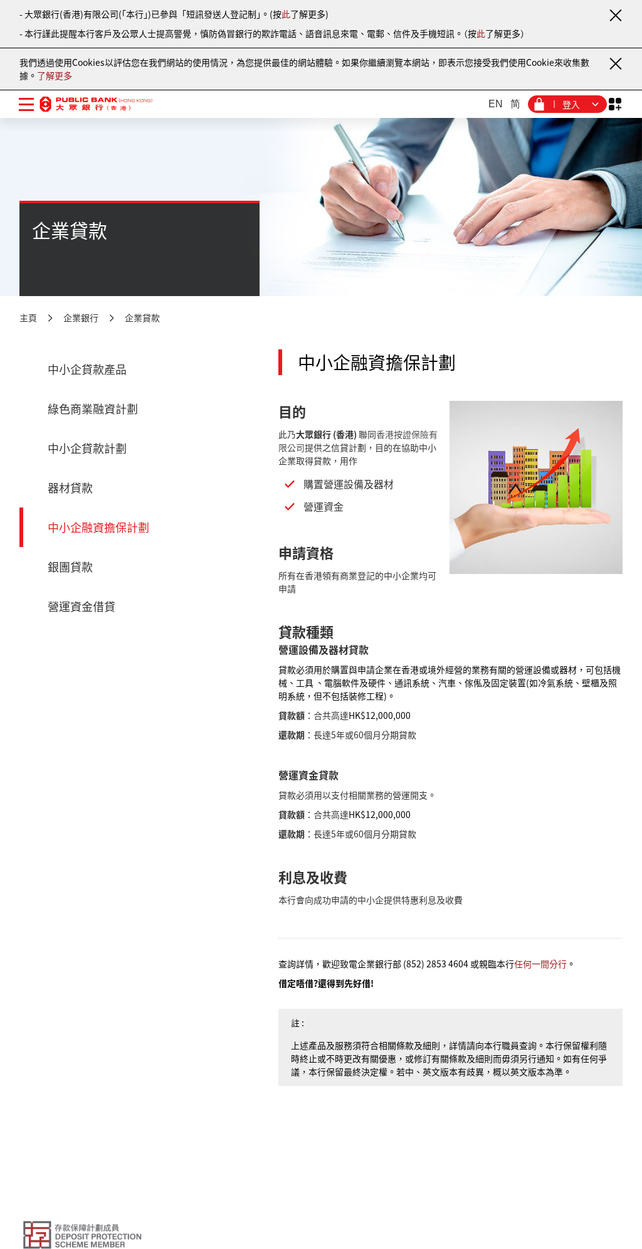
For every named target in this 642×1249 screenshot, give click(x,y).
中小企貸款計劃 (87, 448)
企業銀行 (80, 317)
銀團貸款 (70, 566)
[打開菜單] (26, 104)
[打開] (615, 104)
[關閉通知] (615, 15)
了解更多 (54, 75)
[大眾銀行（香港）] (95, 104)
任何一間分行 (540, 963)
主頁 (28, 317)
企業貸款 (142, 317)
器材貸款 (70, 487)
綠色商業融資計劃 (93, 408)
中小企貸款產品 (87, 369)
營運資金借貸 (81, 606)
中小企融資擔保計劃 (98, 527)
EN (495, 103)
